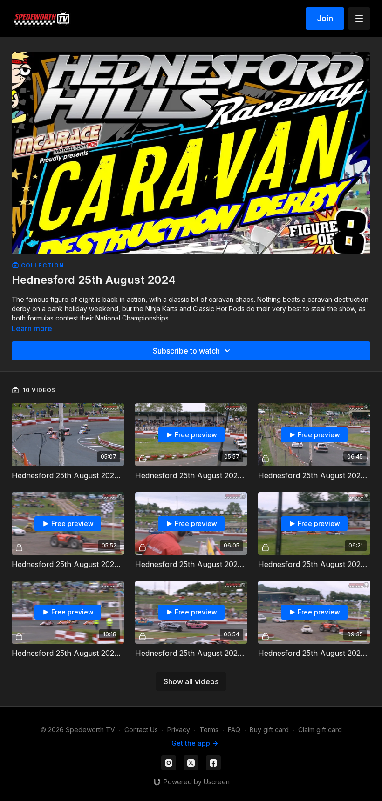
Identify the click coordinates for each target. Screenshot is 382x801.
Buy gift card (269, 730)
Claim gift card (320, 730)
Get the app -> (194, 743)
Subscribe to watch (186, 350)
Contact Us (141, 730)
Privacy (178, 730)
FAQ (234, 730)
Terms (208, 730)
